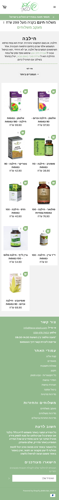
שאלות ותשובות (48, 365)
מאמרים (52, 361)
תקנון (53, 370)
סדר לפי (29, 69)
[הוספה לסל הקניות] (25, 91)
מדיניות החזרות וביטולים (44, 418)
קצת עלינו (51, 356)
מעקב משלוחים (29, 27)
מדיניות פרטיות (48, 394)
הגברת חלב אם (39, 53)
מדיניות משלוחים (47, 413)
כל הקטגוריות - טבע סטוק (43, 375)
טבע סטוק (45, 491)
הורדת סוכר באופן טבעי (29, 56)
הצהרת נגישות (49, 384)
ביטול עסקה (50, 389)
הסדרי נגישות (49, 380)
